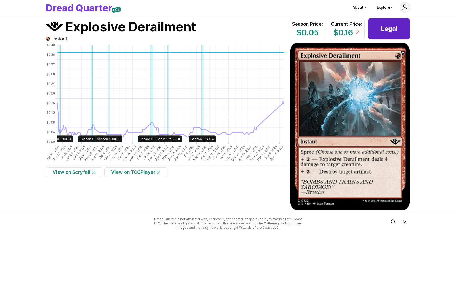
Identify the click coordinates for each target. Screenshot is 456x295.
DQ (79, 8)
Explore (383, 7)
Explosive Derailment (130, 27)
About (358, 7)
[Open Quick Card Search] (393, 222)
